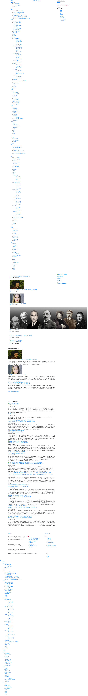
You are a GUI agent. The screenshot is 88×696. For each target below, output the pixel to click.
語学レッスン (16, 111)
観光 (12, 19)
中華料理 (15, 75)
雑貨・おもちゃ (16, 101)
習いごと (15, 114)
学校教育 (15, 115)
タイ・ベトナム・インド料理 (19, 80)
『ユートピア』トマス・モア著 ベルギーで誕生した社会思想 (23, 289)
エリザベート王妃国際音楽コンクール (21, 18)
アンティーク (16, 98)
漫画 (14, 133)
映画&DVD (15, 127)
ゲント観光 (15, 24)
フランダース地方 (17, 28)
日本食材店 (15, 92)
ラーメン (15, 69)
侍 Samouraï (11, 413)
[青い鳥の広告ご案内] (62, 283)
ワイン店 (15, 95)
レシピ (14, 86)
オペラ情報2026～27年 (18, 11)
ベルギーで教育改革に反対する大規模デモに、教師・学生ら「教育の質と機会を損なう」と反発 (30, 474)
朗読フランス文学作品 (14, 329)
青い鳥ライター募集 (33, 539)
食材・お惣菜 (16, 93)
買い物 (12, 91)
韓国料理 (15, 79)
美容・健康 (15, 110)
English (49, 538)
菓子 (61, 13)
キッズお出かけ (16, 31)
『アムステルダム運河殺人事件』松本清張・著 (20, 276)
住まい (14, 107)
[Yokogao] (59, 280)
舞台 (14, 131)
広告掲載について (33, 545)
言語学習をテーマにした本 (15, 341)
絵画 (14, 123)
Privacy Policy (50, 542)
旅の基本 (15, 32)
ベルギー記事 (16, 3)
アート (12, 121)
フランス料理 (16, 53)
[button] (58, 2)
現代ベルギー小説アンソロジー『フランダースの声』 (21, 335)
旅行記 (14, 35)
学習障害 (18, 117)
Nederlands (50, 541)
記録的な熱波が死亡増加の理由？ (16, 432)
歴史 (14, 130)
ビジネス (15, 6)
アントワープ (19, 41)
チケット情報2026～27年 (18, 12)
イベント (13, 8)
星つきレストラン (17, 45)
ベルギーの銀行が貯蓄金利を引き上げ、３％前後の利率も (21, 421)
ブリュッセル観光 (17, 21)
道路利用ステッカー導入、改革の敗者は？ (18, 442)
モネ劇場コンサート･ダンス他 (19, 15)
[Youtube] (48, 556)
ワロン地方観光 (16, 29)
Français (49, 539)
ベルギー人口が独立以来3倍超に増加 (16, 453)
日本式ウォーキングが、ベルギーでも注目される (19, 496)
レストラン (13, 37)
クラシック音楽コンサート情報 (20, 16)
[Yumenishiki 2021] (60, 276)
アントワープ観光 (17, 22)
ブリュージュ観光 (17, 25)
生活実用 (15, 120)
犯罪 (14, 34)
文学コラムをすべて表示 (13, 391)
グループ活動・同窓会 (18, 118)
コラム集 (31, 542)
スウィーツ (15, 83)
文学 (14, 128)
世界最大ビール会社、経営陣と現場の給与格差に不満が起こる (22, 507)
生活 (12, 105)
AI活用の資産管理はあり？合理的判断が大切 (18, 486)
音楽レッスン (16, 112)
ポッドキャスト (32, 544)
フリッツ (15, 82)
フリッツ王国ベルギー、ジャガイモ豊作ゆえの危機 (20, 517)
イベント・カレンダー (13, 404)
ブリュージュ (19, 44)
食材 (14, 85)
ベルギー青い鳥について (34, 538)
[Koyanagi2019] (62, 274)
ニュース (13, 2)
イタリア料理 (16, 60)
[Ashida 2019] (59, 278)
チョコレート (14, 88)
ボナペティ (62, 17)
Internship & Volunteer (52, 547)
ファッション (16, 102)
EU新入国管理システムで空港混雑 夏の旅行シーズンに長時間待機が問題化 (25, 463)
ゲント (17, 43)
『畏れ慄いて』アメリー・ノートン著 (18, 303)
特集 (12, 0)
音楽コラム (15, 124)
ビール (12, 89)
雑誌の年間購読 (32, 541)
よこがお (31, 547)
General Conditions (52, 545)
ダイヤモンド (16, 99)
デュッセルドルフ (20, 73)
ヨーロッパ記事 (16, 5)
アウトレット (16, 104)
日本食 (14, 63)
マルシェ (15, 96)
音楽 (12, 9)
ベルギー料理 (16, 38)
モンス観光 (15, 27)
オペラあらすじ (16, 13)
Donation (49, 544)
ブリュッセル (19, 40)
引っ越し (15, 108)
